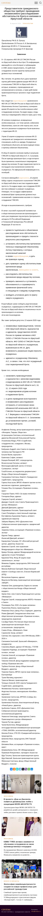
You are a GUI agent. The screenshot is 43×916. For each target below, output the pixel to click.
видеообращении (20, 256)
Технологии (28, 23)
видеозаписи (24, 178)
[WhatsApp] (29, 769)
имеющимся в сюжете (28, 270)
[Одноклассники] (14, 769)
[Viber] (26, 769)
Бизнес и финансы (11, 881)
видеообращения (20, 101)
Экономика (8, 796)
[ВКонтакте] (11, 769)
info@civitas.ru (36, 911)
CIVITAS (6, 3)
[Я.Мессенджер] (17, 769)
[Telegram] (20, 769)
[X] (23, 769)
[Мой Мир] (31, 769)
